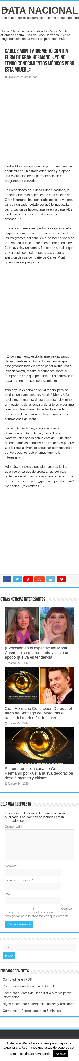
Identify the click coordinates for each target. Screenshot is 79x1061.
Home (4, 31)
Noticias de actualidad (29, 31)
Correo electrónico (19, 880)
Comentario (13, 826)
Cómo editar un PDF (17, 979)
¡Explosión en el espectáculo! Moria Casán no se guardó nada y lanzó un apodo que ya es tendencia (37, 653)
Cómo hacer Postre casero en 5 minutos (32, 1011)
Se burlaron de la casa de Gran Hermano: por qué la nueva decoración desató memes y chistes (39, 773)
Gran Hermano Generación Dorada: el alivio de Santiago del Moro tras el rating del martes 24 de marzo (38, 713)
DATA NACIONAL (39, 10)
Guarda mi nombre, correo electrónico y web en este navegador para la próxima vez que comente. (38, 912)
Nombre (12, 866)
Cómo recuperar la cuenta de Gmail (28, 986)
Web (8, 894)
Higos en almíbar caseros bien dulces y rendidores (39, 1004)
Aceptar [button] (61, 1053)
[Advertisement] (39, 122)
